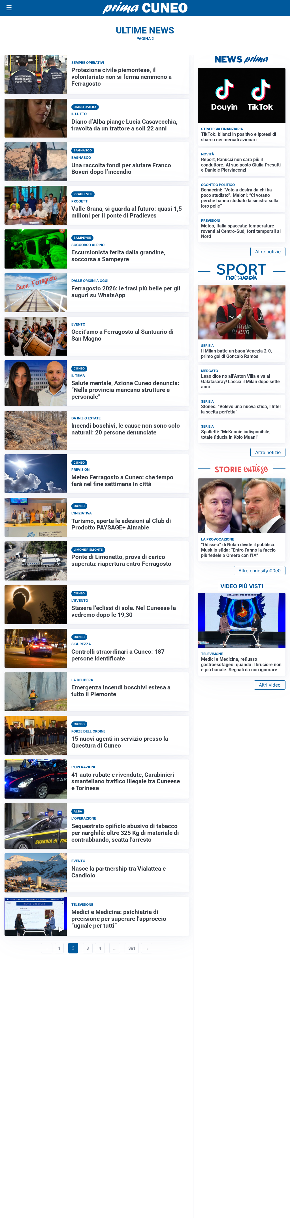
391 (131, 948)
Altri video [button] (270, 685)
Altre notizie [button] (268, 251)
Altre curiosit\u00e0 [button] (259, 570)
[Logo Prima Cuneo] (145, 8)
